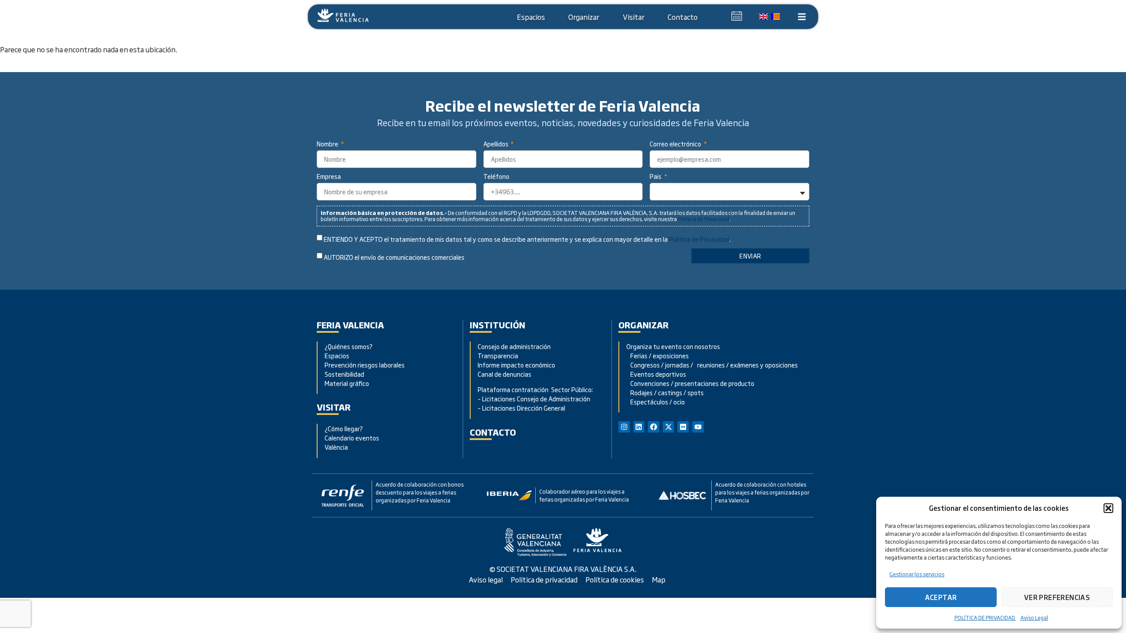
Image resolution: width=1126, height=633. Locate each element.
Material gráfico (347, 383)
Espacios (531, 16)
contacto (493, 432)
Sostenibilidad (344, 373)
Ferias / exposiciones (657, 355)
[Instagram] (624, 427)
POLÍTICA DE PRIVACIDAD (985, 618)
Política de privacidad (544, 579)
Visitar (633, 16)
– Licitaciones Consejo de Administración (534, 398)
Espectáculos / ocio (655, 401)
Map (658, 579)
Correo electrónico (676, 144)
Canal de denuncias (504, 373)
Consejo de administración (514, 346)
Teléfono (496, 177)
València (336, 446)
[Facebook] (653, 427)
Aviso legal (486, 579)
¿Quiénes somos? (349, 346)
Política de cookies (614, 579)
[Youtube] (698, 427)
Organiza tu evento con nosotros (673, 346)
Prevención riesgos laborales (365, 364)
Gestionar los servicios (916, 574)
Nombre (328, 144)
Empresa (329, 177)
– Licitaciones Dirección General (521, 407)
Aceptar (941, 597)
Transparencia (498, 355)
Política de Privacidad (703, 219)
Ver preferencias (1057, 597)
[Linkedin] (639, 427)
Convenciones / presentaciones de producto (690, 383)
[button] (1108, 508)
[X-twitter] (668, 427)
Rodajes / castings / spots (665, 392)
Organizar (583, 16)
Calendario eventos (352, 437)
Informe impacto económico (516, 364)
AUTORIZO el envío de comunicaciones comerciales (394, 257)
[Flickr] (683, 427)
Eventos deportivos (658, 373)
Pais (656, 177)
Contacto (683, 16)
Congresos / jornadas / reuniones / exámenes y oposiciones (712, 364)
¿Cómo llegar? (344, 428)
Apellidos (496, 144)
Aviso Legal (1034, 618)
